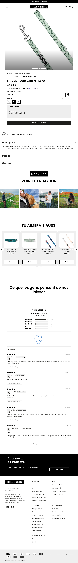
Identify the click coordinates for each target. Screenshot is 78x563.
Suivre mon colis (57, 494)
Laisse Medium (14, 107)
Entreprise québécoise (39, 501)
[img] (11, 354)
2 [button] (36, 444)
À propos (35, 485)
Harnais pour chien (38, 518)
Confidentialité (21, 560)
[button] (27, 76)
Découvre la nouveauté (39, 2)
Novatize (70, 554)
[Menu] (7, 7)
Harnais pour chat (38, 528)
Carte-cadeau (36, 531)
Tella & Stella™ (57, 554)
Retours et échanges (59, 491)
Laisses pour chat (37, 524)
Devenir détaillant (37, 491)
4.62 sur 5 (44, 314)
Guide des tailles (66, 99)
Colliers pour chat (37, 521)
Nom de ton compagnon (16, 467)
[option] (39, 1)
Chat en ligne (36, 539)
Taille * (10, 99)
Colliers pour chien (38, 512)
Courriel (34, 542)
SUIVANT (59, 469)
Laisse (9, 76)
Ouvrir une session (58, 512)
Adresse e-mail (33, 467)
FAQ (33, 488)
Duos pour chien (37, 509)
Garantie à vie (57, 488)
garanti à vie (25, 134)
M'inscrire (55, 509)
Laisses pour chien (38, 515)
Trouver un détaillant (39, 494)
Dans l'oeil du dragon (39, 497)
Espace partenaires (58, 518)
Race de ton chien (14, 91)
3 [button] (39, 444)
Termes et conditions (10, 560)
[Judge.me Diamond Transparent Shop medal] (38, 338)
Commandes (56, 515)
